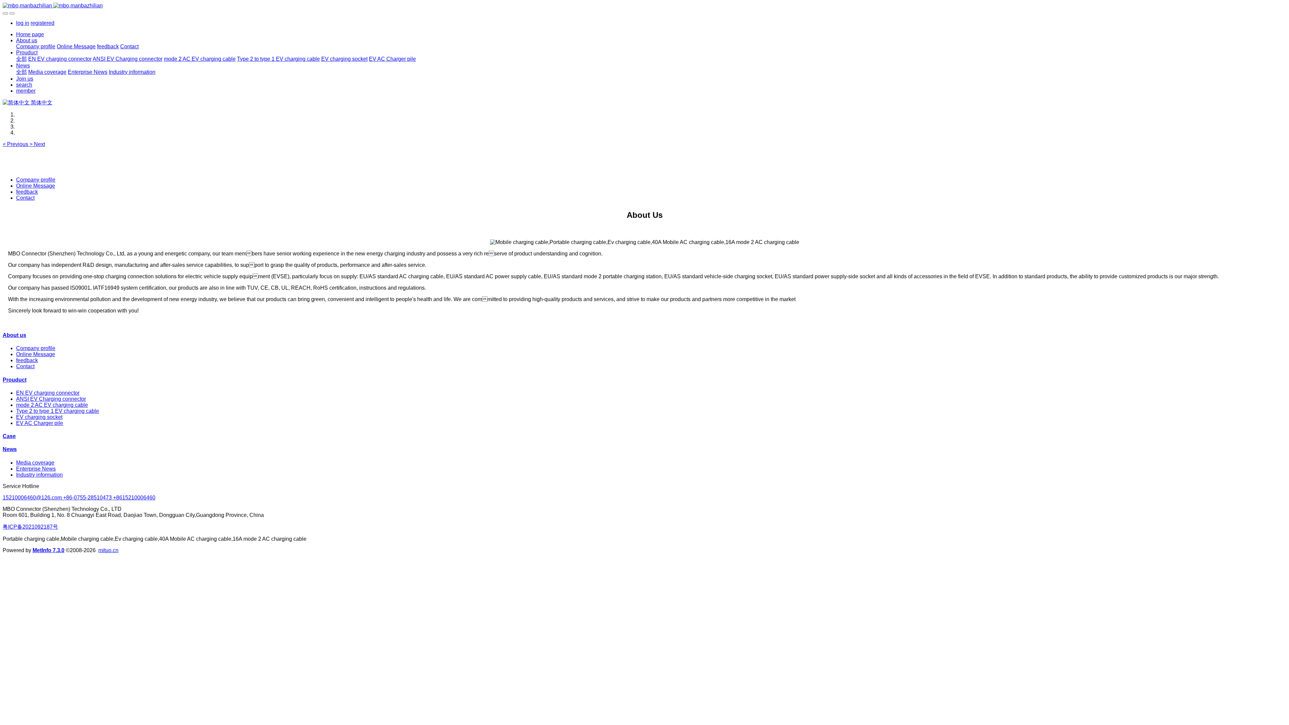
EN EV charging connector (48, 393)
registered (42, 23)
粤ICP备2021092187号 (30, 527)
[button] (16, 144)
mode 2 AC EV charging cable (52, 405)
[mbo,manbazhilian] (644, 6)
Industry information (39, 475)
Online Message (35, 186)
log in (22, 23)
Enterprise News (36, 469)
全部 (21, 59)
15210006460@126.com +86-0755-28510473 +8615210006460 (79, 497)
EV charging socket (39, 417)
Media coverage (35, 463)
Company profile (35, 180)
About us (14, 335)
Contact (25, 198)
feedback (27, 192)
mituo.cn (108, 550)
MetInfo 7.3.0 (48, 550)
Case (9, 436)
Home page (30, 34)
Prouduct (15, 380)
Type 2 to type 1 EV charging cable (57, 411)
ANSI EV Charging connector (51, 399)
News (10, 449)
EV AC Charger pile (39, 423)
